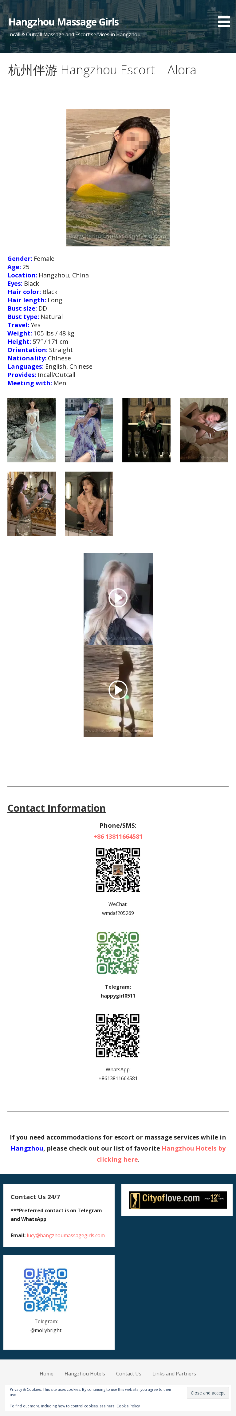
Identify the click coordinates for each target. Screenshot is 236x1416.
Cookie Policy (128, 1406)
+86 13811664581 (118, 836)
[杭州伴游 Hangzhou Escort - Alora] (31, 430)
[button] (226, 14)
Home (46, 1373)
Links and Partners (174, 1373)
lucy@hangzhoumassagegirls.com (66, 1235)
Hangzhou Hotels (85, 1373)
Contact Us (128, 1373)
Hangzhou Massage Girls (63, 21)
